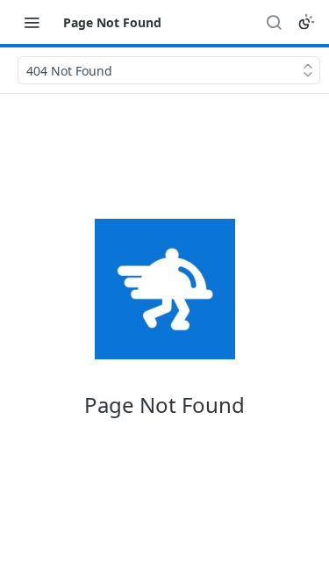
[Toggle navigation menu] (32, 22)
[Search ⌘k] (274, 22)
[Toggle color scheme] (306, 22)
